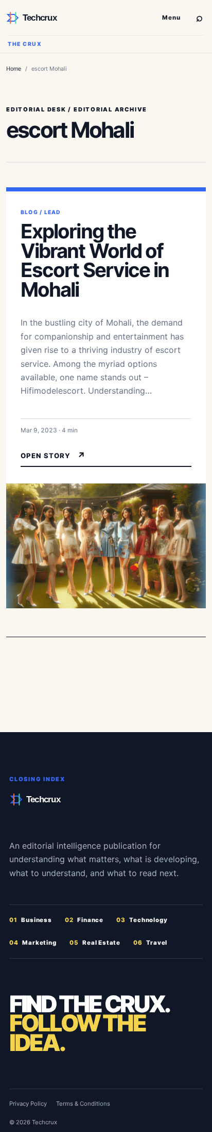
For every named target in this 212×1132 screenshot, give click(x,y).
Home (13, 68)
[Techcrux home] (80, 18)
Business (30, 920)
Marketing (33, 942)
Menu (171, 17)
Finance (84, 920)
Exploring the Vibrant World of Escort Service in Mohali (95, 260)
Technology (142, 920)
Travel (150, 942)
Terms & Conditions (83, 1103)
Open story (53, 455)
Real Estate (94, 942)
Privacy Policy (28, 1103)
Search (199, 17)
